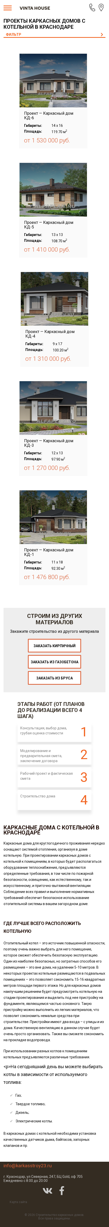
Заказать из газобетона (54, 662)
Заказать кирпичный (54, 646)
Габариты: (33, 126)
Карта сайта (18, 1202)
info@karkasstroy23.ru (28, 1166)
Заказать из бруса (54, 678)
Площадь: (33, 131)
